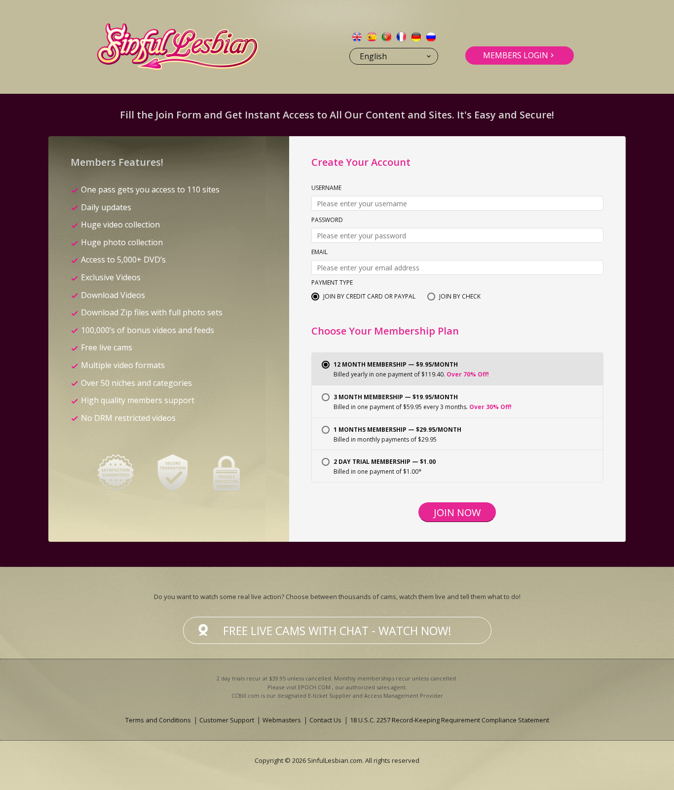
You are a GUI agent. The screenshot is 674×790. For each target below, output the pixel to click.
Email (319, 252)
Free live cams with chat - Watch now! (337, 631)
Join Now (457, 512)
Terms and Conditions (158, 719)
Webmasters (281, 719)
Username (326, 188)
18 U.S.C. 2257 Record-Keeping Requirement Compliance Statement (449, 719)
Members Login (515, 55)
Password (327, 220)
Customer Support (226, 719)
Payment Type (332, 283)
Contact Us (325, 719)
